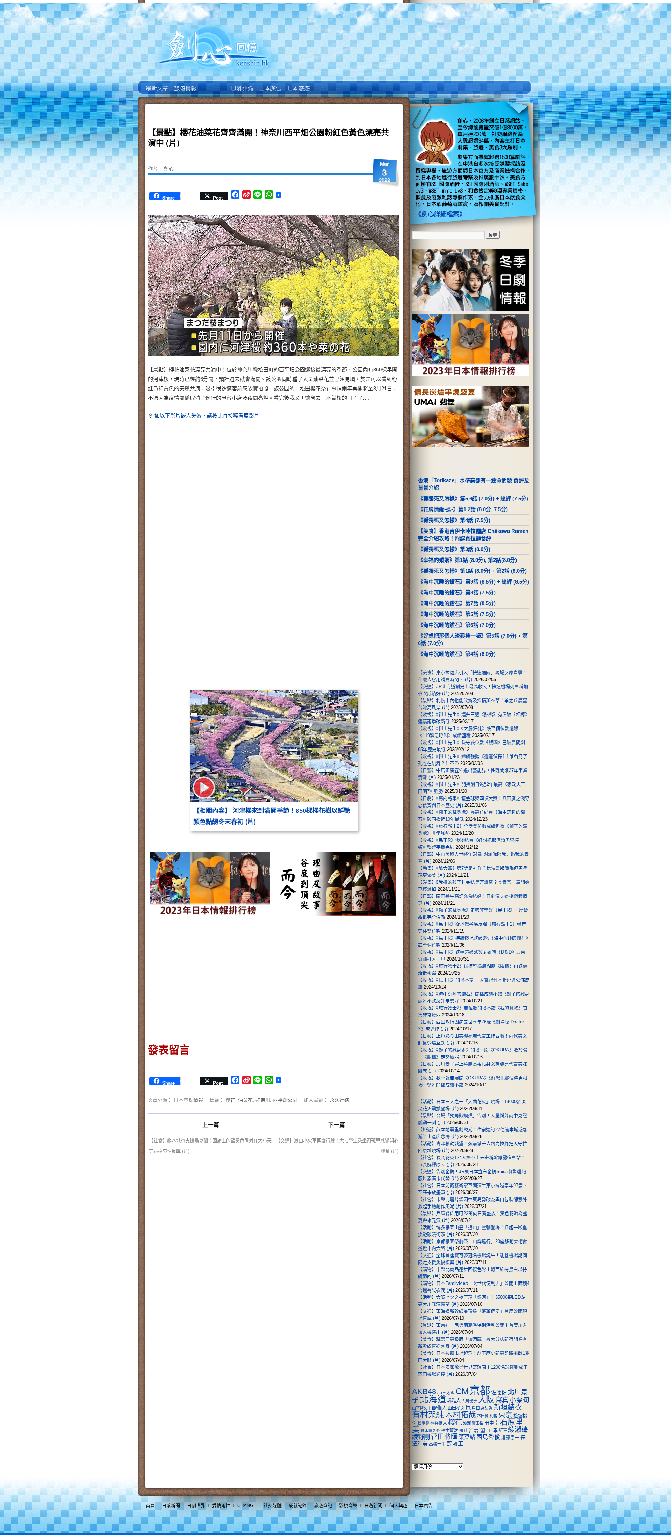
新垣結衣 (508, 1407)
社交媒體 (273, 1505)
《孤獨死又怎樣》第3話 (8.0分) (454, 549)
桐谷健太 (438, 1423)
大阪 (486, 1399)
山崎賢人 (437, 1408)
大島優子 (469, 1401)
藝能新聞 (185, 83)
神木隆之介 (430, 1430)
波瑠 (467, 1423)
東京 (505, 1415)
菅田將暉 (444, 1436)
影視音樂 (348, 1505)
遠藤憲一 (510, 1437)
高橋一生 (437, 1444)
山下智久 (419, 1408)
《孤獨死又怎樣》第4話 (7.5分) (454, 520)
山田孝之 (456, 1408)
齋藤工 (455, 1444)
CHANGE (247, 1505)
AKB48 (424, 1391)
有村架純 (428, 1414)
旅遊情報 (213, 83)
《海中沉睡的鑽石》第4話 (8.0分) (457, 654)
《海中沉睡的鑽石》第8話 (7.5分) (457, 592)
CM (462, 1391)
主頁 (156, 83)
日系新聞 (171, 1505)
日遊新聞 (373, 1505)
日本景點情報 (188, 1099)
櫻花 (230, 1099)
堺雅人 (454, 1400)
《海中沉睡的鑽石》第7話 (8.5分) (457, 603)
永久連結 (339, 1099)
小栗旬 (519, 1400)
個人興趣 (398, 1505)
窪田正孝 (488, 1430)
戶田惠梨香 (482, 1408)
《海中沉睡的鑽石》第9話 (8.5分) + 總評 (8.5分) (473, 582)
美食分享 (326, 83)
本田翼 (483, 1416)
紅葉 (503, 1430)
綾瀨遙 (518, 1429)
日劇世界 (241, 83)
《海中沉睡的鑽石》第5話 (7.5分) (457, 614)
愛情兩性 (221, 1505)
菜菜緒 (467, 1437)
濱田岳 (477, 1423)
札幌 (493, 1416)
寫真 (501, 1400)
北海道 (433, 1399)
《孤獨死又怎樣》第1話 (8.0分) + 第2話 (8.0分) (472, 571)
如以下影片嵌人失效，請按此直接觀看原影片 (206, 416)
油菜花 (245, 1099)
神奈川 (262, 1099)
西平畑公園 (285, 1099)
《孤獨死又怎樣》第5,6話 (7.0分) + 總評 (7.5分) (473, 498)
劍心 (169, 168)
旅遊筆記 (323, 1505)
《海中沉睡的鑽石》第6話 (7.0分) (457, 625)
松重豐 (423, 1423)
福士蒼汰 (449, 1430)
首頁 (150, 1505)
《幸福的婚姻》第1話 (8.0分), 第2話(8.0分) (467, 560)
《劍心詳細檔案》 (440, 214)
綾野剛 (421, 1436)
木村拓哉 (460, 1414)
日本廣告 (269, 83)
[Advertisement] (334, 479)
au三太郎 (446, 1392)
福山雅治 (468, 1430)
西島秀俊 (488, 1437)
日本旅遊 (298, 83)
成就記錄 (298, 1505)
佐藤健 (499, 1392)
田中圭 (491, 1423)
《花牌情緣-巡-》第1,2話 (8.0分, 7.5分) (463, 509)
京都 (480, 1390)
